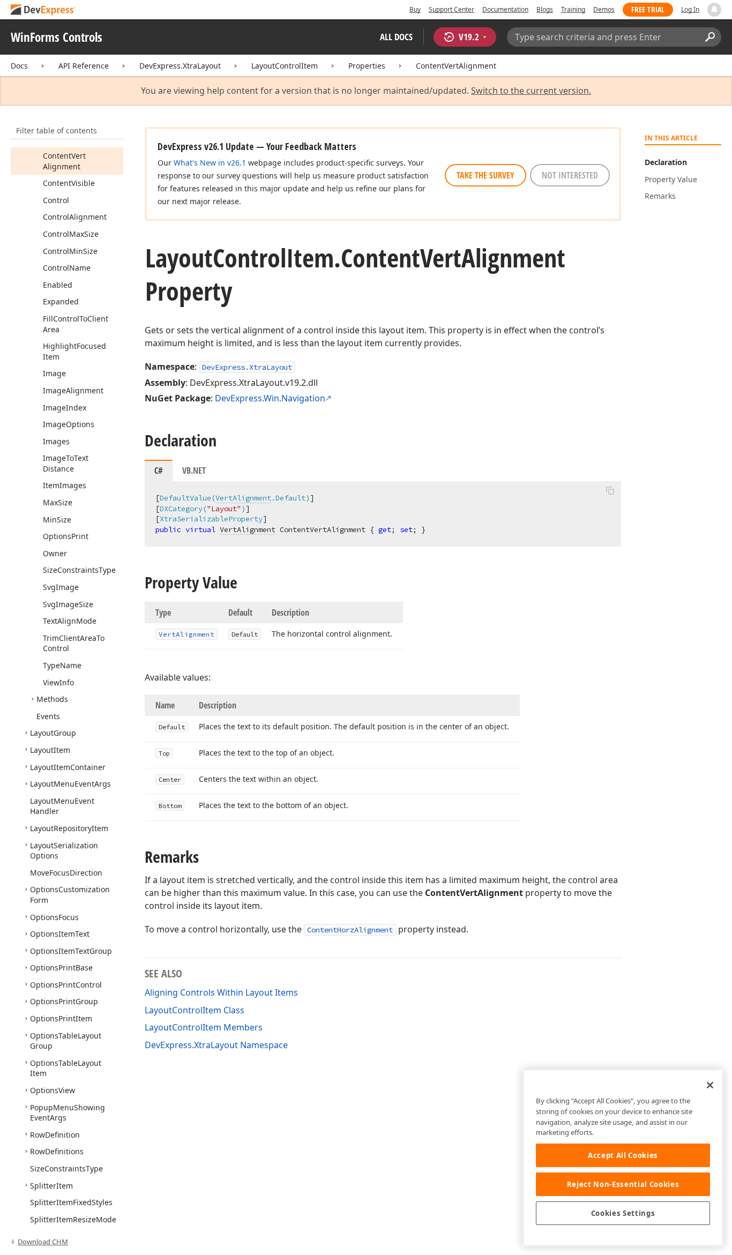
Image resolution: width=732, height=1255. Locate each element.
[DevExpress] (43, 10)
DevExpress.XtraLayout (180, 66)
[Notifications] (714, 10)
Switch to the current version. (531, 90)
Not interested (570, 175)
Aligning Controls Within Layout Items (221, 992)
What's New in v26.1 (210, 163)
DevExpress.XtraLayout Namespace (216, 1045)
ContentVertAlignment (456, 66)
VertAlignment (243, 498)
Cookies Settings (623, 1213)
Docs (19, 66)
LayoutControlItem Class (194, 1010)
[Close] (710, 1085)
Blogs (544, 9)
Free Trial (647, 9)
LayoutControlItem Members (204, 1027)
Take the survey (485, 175)
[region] (622, 1157)
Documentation (505, 9)
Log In (690, 9)
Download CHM (43, 1241)
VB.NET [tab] (194, 470)
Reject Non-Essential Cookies (623, 1184)
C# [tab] (158, 470)
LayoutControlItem (284, 66)
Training (573, 9)
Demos (604, 9)
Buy (415, 9)
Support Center (451, 9)
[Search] (709, 37)
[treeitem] (64, 161)
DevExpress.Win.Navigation (270, 398)
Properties (366, 66)
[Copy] (609, 490)
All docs (396, 37)
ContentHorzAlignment (350, 930)
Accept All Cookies (623, 1155)
